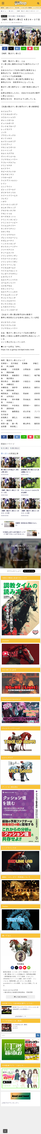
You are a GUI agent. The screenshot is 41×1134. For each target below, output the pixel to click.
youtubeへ (19, 1016)
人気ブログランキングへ (10, 1103)
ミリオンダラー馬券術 (26, 7)
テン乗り (12, 16)
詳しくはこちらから (20, 996)
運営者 (2, 7)
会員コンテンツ (9, 7)
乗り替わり (22, 16)
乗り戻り (4, 16)
